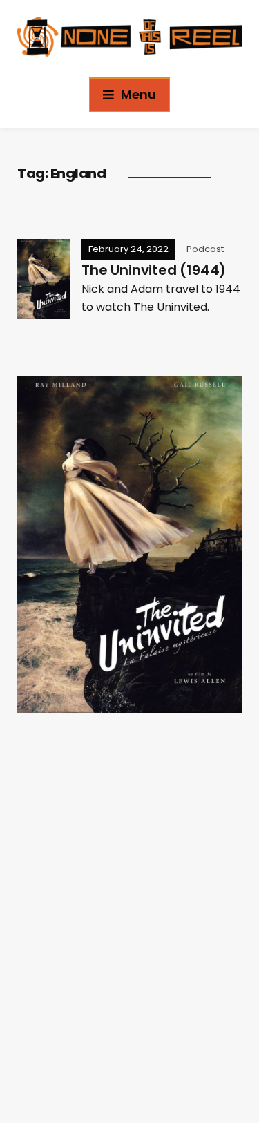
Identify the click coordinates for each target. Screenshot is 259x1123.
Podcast (205, 249)
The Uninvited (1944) (153, 270)
